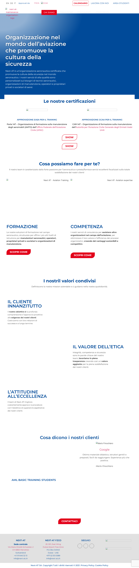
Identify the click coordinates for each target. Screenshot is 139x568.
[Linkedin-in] (86, 546)
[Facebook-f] (80, 546)
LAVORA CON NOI (100, 3)
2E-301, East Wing (53, 544)
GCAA (45, 3)
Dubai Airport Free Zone (53, 547)
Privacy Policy (87, 565)
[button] (6, 459)
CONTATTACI (102, 12)
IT (15, 3)
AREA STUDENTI (121, 3)
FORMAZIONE (66, 12)
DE (11, 3)
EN (7, 3)
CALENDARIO (81, 3)
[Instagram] (91, 546)
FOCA (36, 3)
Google (104, 449)
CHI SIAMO (49, 12)
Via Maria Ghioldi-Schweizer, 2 (20, 547)
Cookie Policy (101, 565)
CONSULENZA (84, 12)
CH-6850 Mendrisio (20, 550)
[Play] (33, 458)
